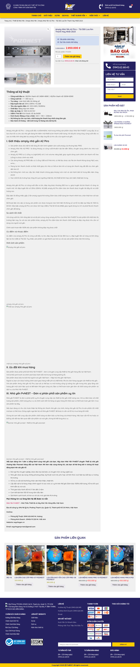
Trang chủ (7, 21)
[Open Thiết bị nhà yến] (86, 15)
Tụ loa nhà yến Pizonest (122, 135)
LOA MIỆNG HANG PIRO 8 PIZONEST (117, 577)
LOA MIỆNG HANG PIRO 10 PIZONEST (85, 577)
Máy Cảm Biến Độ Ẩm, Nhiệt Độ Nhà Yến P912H (124, 111)
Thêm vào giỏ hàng (72, 56)
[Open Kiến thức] (99, 15)
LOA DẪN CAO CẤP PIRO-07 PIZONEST (22, 577)
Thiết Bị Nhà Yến (19, 21)
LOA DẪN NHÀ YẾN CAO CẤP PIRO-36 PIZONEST (53, 578)
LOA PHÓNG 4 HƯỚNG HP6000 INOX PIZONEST (122, 122)
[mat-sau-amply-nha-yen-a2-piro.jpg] (27, 50)
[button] (6, 78)
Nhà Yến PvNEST (13, 503)
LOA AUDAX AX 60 (120, 145)
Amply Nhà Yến (31, 21)
